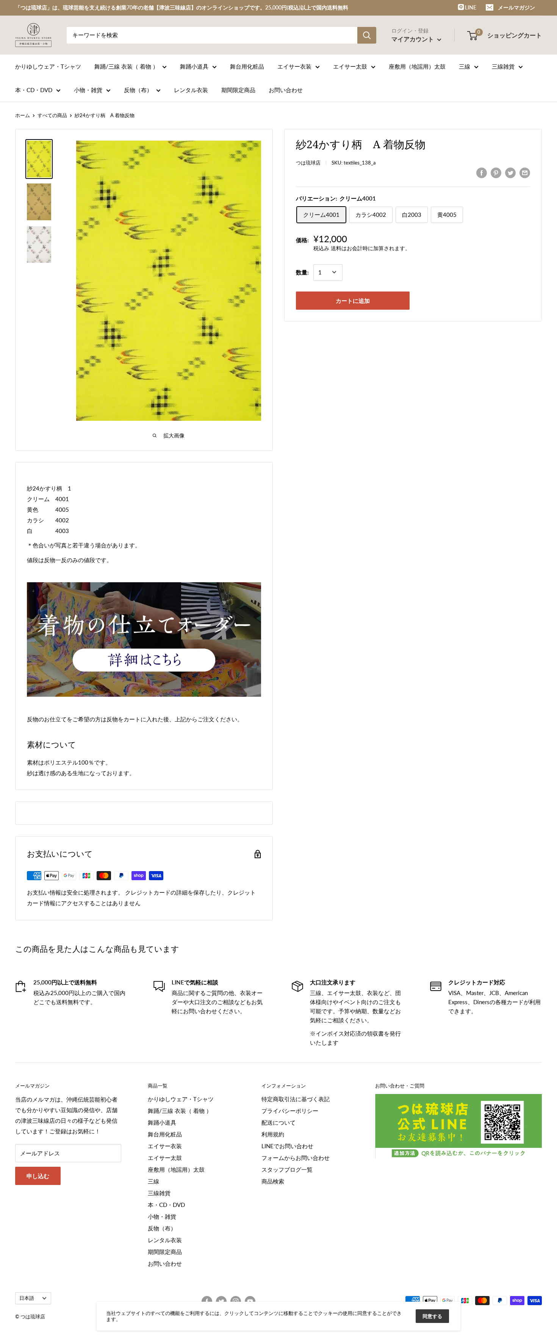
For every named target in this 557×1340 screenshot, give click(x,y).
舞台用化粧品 (247, 66)
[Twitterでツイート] (510, 172)
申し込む (38, 1175)
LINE (470, 7)
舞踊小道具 (194, 66)
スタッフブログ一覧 (287, 1169)
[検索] (366, 35)
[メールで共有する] (524, 172)
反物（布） (138, 89)
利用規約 (272, 1134)
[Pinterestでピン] (496, 172)
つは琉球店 (308, 163)
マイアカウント (413, 38)
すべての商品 (52, 115)
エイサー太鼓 (350, 66)
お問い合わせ (286, 89)
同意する (432, 1316)
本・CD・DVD (33, 89)
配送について (278, 1122)
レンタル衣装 (191, 89)
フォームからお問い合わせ (295, 1157)
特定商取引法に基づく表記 (295, 1099)
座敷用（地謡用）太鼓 (417, 66)
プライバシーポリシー (289, 1110)
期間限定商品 (238, 89)
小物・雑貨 (88, 89)
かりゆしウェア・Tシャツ (48, 66)
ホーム (22, 115)
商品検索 (272, 1181)
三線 (464, 66)
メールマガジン (516, 7)
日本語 (26, 1298)
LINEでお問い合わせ (287, 1146)
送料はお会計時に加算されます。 (370, 248)
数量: (302, 272)
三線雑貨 (503, 66)
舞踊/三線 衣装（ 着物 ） (126, 66)
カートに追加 (353, 300)
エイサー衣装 (294, 66)
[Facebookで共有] (481, 172)
